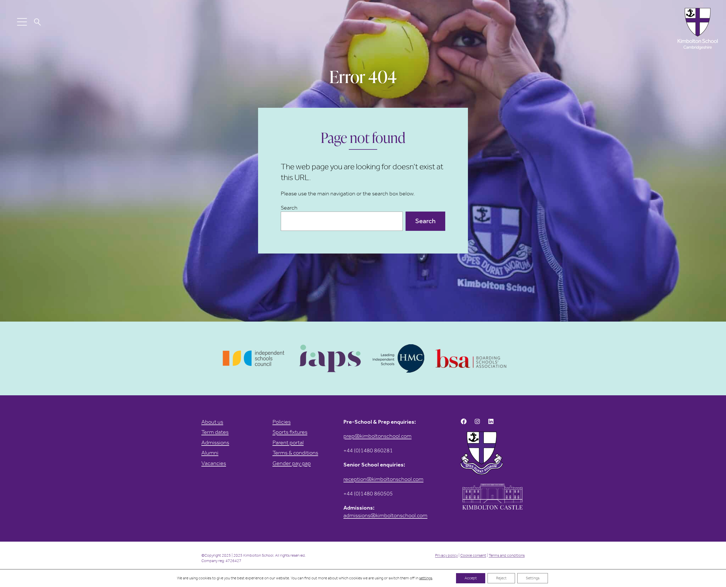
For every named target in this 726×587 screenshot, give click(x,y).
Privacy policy (446, 555)
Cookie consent (473, 555)
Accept (471, 578)
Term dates (215, 431)
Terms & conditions (295, 452)
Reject (501, 578)
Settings (532, 578)
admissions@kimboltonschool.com (385, 515)
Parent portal (288, 442)
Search (289, 207)
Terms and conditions (507, 555)
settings (425, 578)
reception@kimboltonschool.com (383, 479)
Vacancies (213, 463)
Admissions (215, 442)
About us (212, 421)
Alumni (209, 452)
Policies (282, 421)
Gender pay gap (292, 463)
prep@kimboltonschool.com (377, 435)
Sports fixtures (290, 431)
